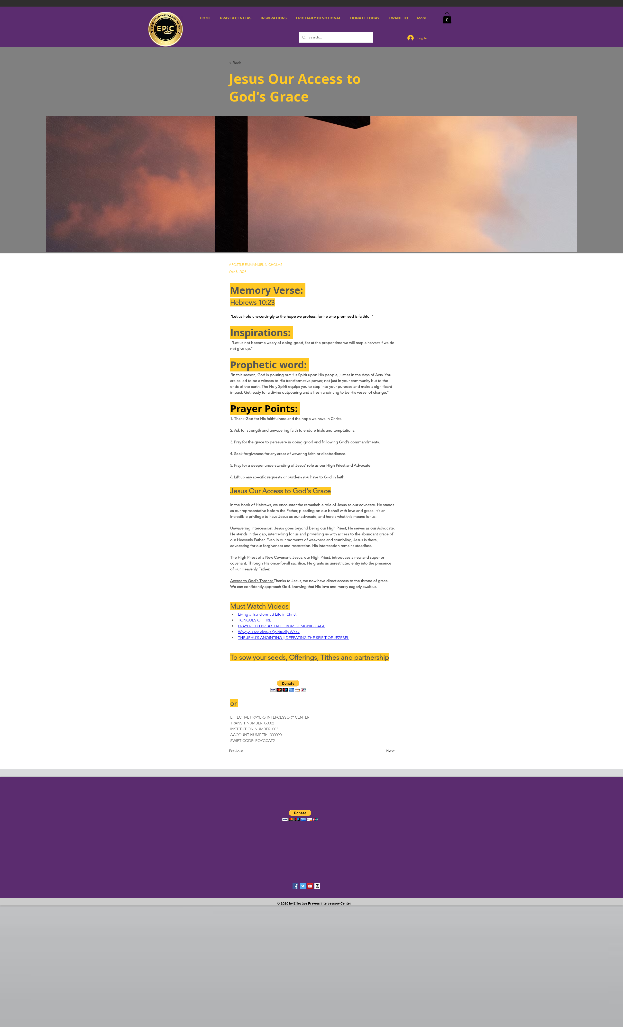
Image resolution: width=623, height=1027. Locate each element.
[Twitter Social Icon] (303, 886)
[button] (235, 18)
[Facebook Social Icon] (295, 886)
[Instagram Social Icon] (317, 886)
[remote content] (313, 686)
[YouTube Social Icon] (310, 886)
